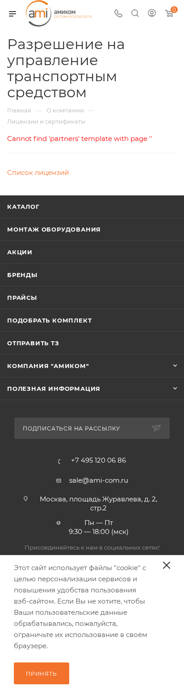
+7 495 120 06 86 (98, 460)
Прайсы (22, 297)
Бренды (22, 274)
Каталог (23, 206)
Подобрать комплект (49, 320)
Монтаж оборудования (54, 229)
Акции (20, 252)
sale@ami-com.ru (98, 480)
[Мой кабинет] (152, 14)
